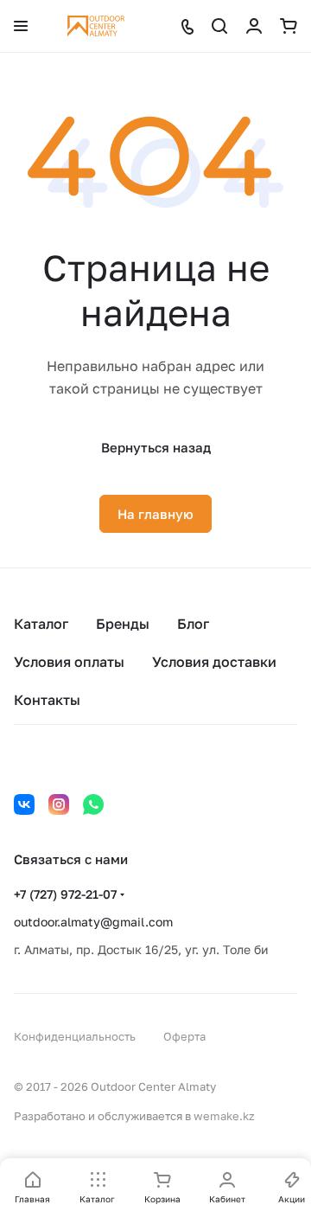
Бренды (122, 623)
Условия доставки (214, 661)
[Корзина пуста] (288, 26)
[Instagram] (58, 804)
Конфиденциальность (75, 1036)
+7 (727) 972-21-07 (65, 894)
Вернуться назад (156, 447)
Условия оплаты (69, 661)
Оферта (184, 1036)
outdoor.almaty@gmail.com (93, 921)
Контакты (47, 699)
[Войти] (254, 26)
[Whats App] (93, 804)
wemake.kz (224, 1116)
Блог (193, 623)
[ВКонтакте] (24, 804)
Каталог (41, 623)
